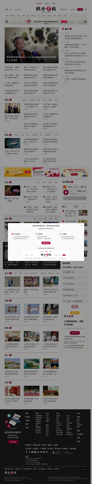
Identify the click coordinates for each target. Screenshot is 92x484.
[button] (22, 234)
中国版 (64, 234)
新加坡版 (17, 234)
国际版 (40, 234)
